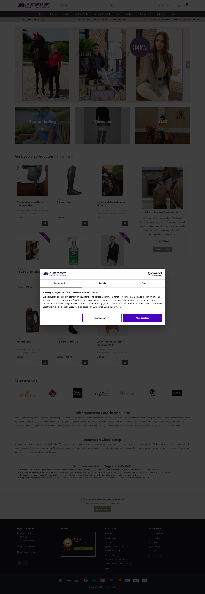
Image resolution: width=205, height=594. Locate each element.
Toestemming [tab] (60, 283)
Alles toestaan (142, 318)
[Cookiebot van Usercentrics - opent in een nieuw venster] (150, 274)
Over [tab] (144, 283)
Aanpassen (100, 318)
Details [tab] (102, 283)
